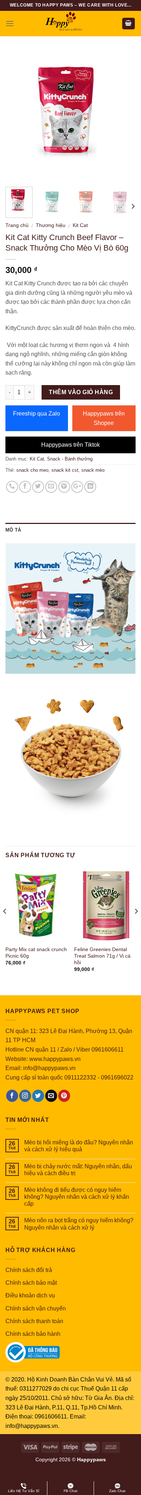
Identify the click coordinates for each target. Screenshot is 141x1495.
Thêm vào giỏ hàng (81, 392)
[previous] (17, 116)
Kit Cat (80, 225)
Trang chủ (17, 225)
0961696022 (117, 1077)
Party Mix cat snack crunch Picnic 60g (36, 953)
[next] (124, 116)
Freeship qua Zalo (36, 413)
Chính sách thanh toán (34, 1321)
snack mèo (92, 470)
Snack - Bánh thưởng (70, 459)
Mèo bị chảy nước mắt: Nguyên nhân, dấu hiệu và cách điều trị (78, 1169)
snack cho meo (32, 470)
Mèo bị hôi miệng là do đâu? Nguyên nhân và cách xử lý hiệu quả (78, 1145)
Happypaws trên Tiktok (70, 445)
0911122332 (80, 1077)
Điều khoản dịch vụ (30, 1295)
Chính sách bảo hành (32, 1334)
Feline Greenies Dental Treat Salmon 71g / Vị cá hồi (102, 956)
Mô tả (13, 530)
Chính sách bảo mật (31, 1283)
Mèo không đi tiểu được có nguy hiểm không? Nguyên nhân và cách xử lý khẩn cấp (76, 1197)
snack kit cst (64, 470)
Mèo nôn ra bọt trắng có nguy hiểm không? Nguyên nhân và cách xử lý (78, 1223)
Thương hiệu (50, 225)
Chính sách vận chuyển (35, 1308)
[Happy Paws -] (70, 23)
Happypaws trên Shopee (104, 418)
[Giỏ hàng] (128, 24)
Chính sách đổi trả (28, 1270)
